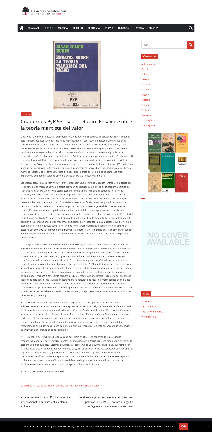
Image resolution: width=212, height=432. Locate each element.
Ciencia (49, 27)
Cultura (63, 27)
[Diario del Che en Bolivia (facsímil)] (181, 175)
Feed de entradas (150, 306)
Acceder (145, 301)
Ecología (145, 84)
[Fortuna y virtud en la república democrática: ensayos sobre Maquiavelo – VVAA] (154, 175)
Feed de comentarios (152, 311)
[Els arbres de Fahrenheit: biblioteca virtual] (21, 28)
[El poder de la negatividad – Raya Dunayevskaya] (154, 135)
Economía (94, 27)
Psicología (146, 115)
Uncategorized (148, 125)
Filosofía (123, 27)
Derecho (78, 27)
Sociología (146, 120)
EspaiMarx (33, 27)
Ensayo (109, 27)
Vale (183, 426)
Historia (139, 27)
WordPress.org (149, 316)
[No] (208, 426)
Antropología (148, 64)
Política (153, 27)
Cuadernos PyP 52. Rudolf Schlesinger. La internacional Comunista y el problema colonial (45, 402)
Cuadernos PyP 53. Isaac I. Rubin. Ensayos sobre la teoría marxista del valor (60, 385)
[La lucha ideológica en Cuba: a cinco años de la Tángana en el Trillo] (167, 241)
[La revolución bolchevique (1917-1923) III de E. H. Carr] (168, 135)
